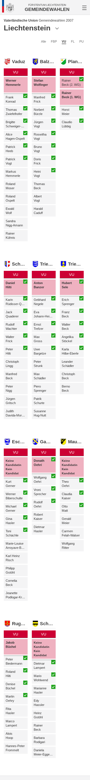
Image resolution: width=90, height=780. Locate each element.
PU (81, 41)
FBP (54, 41)
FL (73, 41)
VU (64, 41)
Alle (43, 41)
